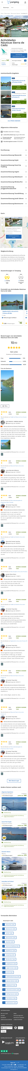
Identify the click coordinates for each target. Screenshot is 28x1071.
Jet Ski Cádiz (9, 972)
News (15, 1013)
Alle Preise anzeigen (14, 121)
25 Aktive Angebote (4, 64)
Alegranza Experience (7, 792)
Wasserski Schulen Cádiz (12, 989)
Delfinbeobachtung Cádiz (13, 976)
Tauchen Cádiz (9, 942)
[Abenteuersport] (13, 2)
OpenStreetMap (20, 247)
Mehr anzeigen (18, 87)
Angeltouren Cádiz (11, 963)
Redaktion (3, 1017)
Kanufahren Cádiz (11, 998)
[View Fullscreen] (2, 224)
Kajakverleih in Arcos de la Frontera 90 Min (10, 312)
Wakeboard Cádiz (11, 985)
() (25, 63)
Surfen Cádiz (9, 933)
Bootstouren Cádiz (10, 929)
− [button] (2, 221)
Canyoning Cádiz (10, 955)
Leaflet (14, 247)
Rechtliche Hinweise (19, 1017)
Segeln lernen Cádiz (11, 968)
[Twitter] (15, 1065)
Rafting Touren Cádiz (11, 994)
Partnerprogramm (18, 1015)
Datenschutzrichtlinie (6, 1019)
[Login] (25, 2)
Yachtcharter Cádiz (11, 1002)
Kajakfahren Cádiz (10, 950)
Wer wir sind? (4, 1013)
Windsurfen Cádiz (10, 959)
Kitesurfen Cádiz (10, 924)
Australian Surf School (8, 881)
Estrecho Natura (6, 851)
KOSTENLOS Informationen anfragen (19, 55)
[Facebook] (11, 1065)
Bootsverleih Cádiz (10, 937)
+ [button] (2, 219)
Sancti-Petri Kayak (6, 821)
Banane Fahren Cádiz (12, 981)
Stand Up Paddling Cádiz (12, 946)
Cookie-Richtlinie (18, 1019)
